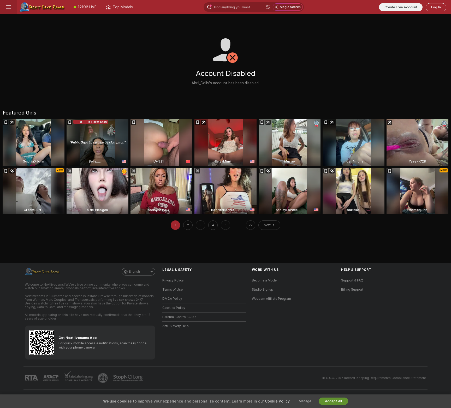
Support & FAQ (352, 280)
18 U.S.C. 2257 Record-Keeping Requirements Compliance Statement (374, 378)
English (134, 271)
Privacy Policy (173, 280)
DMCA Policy (172, 299)
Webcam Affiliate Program (271, 299)
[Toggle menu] (8, 7)
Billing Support (352, 289)
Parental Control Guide (179, 317)
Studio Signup (262, 289)
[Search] (268, 7)
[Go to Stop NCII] (128, 378)
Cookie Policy (277, 401)
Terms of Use (172, 289)
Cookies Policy (173, 308)
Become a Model (264, 280)
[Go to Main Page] (43, 7)
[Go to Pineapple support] (103, 378)
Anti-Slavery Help (175, 326)
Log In (436, 7)
